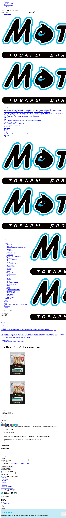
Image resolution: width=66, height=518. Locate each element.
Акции (6, 129)
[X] (8, 425)
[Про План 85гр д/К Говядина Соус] (17, 377)
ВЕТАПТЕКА (8, 125)
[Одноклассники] (4, 425)
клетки (27, 117)
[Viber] (11, 425)
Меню (5, 239)
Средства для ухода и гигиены (37, 110)
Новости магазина (7, 471)
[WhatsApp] (13, 425)
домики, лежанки (15, 117)
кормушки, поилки (30, 120)
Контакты (6, 135)
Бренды (6, 131)
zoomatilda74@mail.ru (6, 503)
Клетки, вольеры (33, 113)
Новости (9, 133)
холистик (3, 341)
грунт (12, 122)
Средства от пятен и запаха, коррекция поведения (31, 335)
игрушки (22, 117)
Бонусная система (22, 133)
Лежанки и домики (49, 109)
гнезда (11, 120)
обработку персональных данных (21, 463)
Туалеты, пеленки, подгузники (30, 116)
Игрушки (11, 109)
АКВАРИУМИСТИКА (10, 123)
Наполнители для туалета (11, 110)
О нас (5, 132)
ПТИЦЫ (6, 120)
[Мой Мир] (6, 425)
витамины (15, 125)
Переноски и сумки (23, 110)
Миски (56, 109)
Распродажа (7, 126)
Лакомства (40, 109)
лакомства (35, 117)
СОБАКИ (6, 113)
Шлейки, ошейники (44, 112)
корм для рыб (20, 123)
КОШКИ (6, 109)
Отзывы (14, 133)
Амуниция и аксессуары (16, 113)
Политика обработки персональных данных (7, 487)
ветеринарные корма (11, 341)
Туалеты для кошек (33, 112)
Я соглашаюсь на (17, 463)
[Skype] (15, 425)
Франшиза (30, 133)
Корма (35, 109)
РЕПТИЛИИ (7, 122)
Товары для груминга (22, 112)
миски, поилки (46, 117)
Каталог (6, 107)
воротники (21, 125)
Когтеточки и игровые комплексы (24, 109)
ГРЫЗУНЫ (7, 117)
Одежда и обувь (8, 115)
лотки (40, 117)
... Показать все (11, 253)
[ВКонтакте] (2, 425)
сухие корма (20, 341)
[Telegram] (17, 425)
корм (31, 117)
